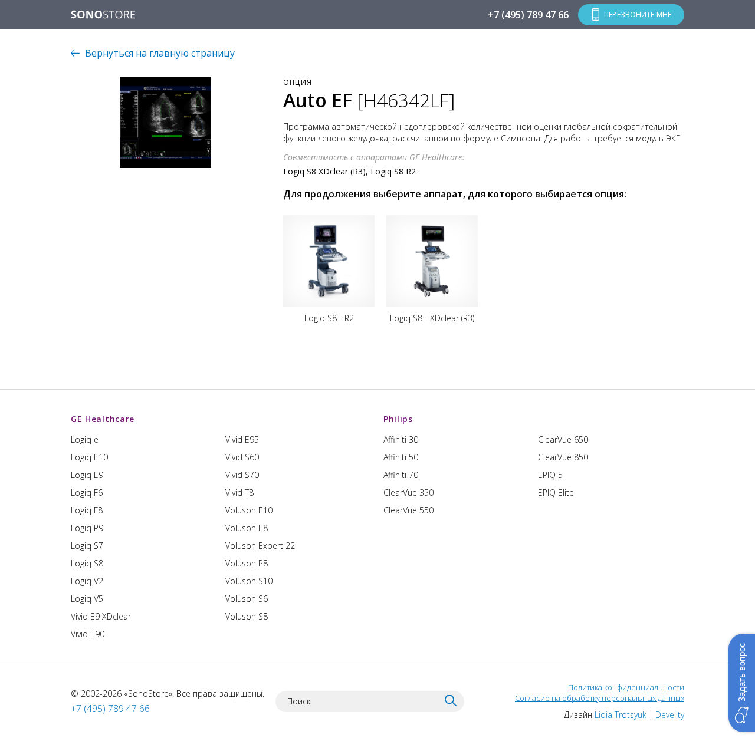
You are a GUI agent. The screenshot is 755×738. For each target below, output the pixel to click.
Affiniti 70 (400, 474)
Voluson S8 (246, 616)
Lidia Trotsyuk (620, 714)
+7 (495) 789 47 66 (528, 14)
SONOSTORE (103, 15)
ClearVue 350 (408, 492)
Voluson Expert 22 (260, 545)
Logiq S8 (87, 563)
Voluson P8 (246, 563)
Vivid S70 (242, 474)
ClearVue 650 (563, 439)
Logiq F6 (87, 492)
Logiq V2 (87, 581)
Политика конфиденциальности (626, 687)
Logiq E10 (89, 457)
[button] (741, 683)
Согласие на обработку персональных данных (599, 698)
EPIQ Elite (556, 492)
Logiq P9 (87, 527)
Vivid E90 (87, 634)
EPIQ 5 (550, 474)
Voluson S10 (249, 581)
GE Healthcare (102, 418)
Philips (398, 418)
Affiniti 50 (400, 457)
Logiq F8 (87, 510)
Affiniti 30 (400, 439)
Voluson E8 (246, 527)
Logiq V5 (87, 598)
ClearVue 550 (408, 510)
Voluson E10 (249, 510)
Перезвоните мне (637, 14)
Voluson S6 (246, 598)
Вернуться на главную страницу (160, 53)
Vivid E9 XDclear (101, 616)
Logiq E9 (87, 474)
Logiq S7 (87, 545)
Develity (669, 714)
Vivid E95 (242, 439)
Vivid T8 (239, 492)
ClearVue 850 (563, 457)
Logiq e (85, 439)
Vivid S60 (242, 457)
